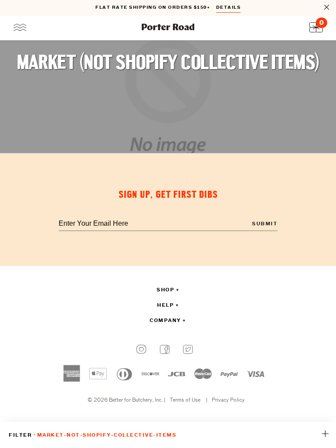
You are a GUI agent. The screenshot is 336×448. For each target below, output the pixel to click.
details (228, 8)
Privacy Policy (228, 400)
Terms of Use (185, 400)
